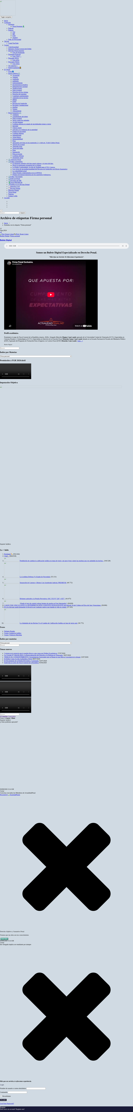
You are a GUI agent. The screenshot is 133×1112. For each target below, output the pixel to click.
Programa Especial (14, 54)
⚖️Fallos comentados (15, 161)
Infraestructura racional (20, 86)
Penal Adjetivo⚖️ (14, 73)
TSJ (13, 32)
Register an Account (6, 1111)
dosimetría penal (17, 158)
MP (13, 34)
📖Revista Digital (14, 188)
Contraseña (3, 1092)
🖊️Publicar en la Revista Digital (19, 184)
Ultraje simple (17, 128)
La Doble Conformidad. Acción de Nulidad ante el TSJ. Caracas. (33, 167)
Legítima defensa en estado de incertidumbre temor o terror (31, 124)
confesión (15, 79)
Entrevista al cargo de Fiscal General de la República (21, 663)
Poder (14, 101)
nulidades (15, 81)
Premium (11, 24)
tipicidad (15, 126)
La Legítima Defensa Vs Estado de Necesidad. (35, 577)
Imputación (16, 152)
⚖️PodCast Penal (14, 179)
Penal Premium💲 (18, 26)
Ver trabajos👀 (13, 66)
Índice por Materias (8, 352)
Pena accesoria (17, 154)
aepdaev (15, 37)
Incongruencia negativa (20, 85)
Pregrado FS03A (13, 62)
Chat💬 (6, 556)
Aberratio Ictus (17, 146)
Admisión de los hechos (20, 98)
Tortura (14, 109)
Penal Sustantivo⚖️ (14, 113)
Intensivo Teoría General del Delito (19, 49)
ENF (14, 36)
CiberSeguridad (13, 47)
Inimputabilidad (17, 139)
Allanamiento (16, 111)
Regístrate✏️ (8, 554)
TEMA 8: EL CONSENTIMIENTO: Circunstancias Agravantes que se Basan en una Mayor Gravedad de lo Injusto (42, 657)
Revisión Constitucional (20, 105)
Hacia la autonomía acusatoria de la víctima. (26, 165)
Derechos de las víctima (20, 92)
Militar (14, 100)
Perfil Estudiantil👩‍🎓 (14, 68)
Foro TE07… (16, 56)
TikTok (6, 41)
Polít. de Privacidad (14, 39)
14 (1, 232)
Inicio (6, 21)
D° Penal (7, 69)
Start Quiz (4, 939)
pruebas (15, 107)
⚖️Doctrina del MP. (15, 180)
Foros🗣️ (11, 71)
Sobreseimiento (17, 83)
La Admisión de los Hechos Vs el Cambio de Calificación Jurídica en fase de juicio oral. (49, 623)
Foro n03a (15, 60)
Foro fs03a (16, 64)
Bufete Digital (4, 236)
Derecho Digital (13, 190)
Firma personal (15, 236)
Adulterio (15, 115)
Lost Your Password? (7, 1103)
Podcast (10, 28)
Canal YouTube (13, 43)
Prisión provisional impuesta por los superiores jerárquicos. (31, 175)
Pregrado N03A (13, 58)
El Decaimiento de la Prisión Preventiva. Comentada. (21, 661)
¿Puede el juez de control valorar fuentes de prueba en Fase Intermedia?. (43, 603)
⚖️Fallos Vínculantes (15, 177)
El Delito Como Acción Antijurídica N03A (18, 659)
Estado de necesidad (19, 131)
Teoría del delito (17, 148)
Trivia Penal (12, 192)
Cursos (6, 45)
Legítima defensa (18, 133)
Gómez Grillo (12, 196)
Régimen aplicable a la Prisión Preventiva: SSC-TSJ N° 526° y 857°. (42, 599)
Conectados (8, 716)
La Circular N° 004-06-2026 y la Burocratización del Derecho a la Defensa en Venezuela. (33, 655)
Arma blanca (16, 137)
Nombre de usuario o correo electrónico (13, 1088)
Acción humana (17, 122)
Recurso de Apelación (19, 103)
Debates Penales (9, 631)
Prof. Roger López (22, 234)
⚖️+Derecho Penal (14, 160)
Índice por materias (8, 639)
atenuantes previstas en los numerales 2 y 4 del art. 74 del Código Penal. (36, 143)
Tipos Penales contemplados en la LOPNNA (27, 173)
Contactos (7, 22)
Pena (14, 141)
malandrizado (16, 135)
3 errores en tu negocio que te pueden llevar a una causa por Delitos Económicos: (30, 653)
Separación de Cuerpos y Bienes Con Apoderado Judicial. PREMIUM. (43, 583)
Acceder (7, 198)
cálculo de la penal (18, 144)
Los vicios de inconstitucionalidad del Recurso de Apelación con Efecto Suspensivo (39, 169)
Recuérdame (6, 1096)
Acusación (15, 75)
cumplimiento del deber (20, 116)
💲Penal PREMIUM (15, 182)
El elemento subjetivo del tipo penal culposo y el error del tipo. (32, 163)
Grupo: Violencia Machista (13, 635)
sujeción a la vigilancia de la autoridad (24, 130)
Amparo (15, 77)
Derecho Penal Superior (16, 51)
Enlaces (10, 30)
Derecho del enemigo (19, 94)
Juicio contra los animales (20, 120)
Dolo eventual (17, 90)
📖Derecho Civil (14, 186)
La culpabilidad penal (19, 171)
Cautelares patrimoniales (20, 96)
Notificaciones (17, 88)
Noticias (11, 194)
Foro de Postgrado (18, 52)
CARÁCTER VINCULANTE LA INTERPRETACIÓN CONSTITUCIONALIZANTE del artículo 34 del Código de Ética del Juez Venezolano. (52, 605)
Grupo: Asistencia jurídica (12, 633)
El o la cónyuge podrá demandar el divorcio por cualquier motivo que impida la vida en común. (35, 607)
